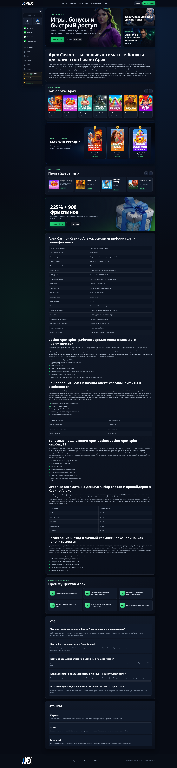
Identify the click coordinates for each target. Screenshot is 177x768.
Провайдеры (83, 3)
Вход (138, 3)
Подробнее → (130, 23)
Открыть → (129, 44)
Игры (70, 761)
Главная (63, 761)
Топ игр (64, 3)
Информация (96, 3)
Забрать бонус (58, 224)
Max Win (73, 3)
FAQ (105, 3)
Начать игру (57, 39)
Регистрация (149, 3)
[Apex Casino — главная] (28, 3)
